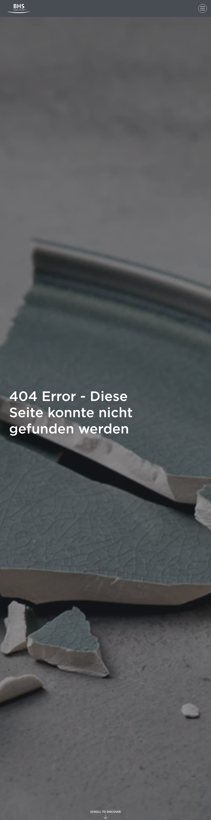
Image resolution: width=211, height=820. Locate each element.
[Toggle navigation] (202, 8)
